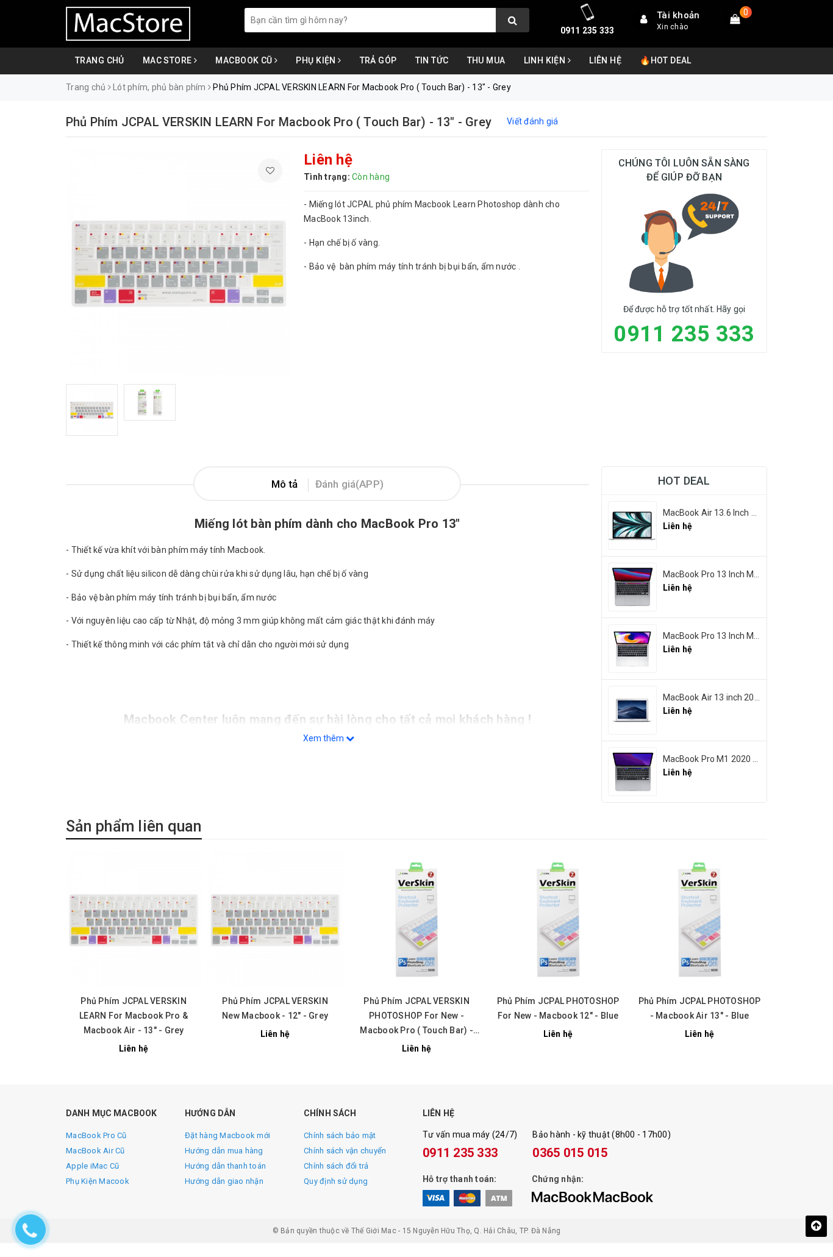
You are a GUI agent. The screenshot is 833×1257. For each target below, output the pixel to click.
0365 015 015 (569, 1152)
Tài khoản (678, 15)
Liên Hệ (605, 60)
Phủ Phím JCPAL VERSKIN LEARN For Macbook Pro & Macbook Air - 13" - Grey (133, 1015)
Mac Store (168, 60)
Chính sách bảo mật (340, 1135)
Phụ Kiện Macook (97, 1181)
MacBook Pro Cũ (96, 1135)
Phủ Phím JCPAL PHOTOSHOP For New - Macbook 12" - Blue (558, 1008)
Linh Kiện (546, 60)
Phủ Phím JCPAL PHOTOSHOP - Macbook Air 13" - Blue (699, 1008)
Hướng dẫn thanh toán (225, 1165)
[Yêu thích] (270, 170)
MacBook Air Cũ (95, 1150)
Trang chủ (99, 60)
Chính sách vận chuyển (345, 1150)
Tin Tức (432, 60)
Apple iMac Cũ (92, 1165)
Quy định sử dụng (336, 1181)
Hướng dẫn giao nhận (224, 1181)
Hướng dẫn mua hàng (224, 1150)
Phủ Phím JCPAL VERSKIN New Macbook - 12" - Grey (275, 1008)
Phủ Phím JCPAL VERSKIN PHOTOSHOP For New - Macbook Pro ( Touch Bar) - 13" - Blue (416, 1017)
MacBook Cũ (244, 60)
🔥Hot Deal (666, 60)
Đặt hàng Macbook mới (227, 1135)
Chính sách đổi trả (336, 1165)
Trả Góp (378, 60)
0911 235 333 (587, 30)
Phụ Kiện (317, 60)
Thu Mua (486, 60)
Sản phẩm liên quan (134, 826)
